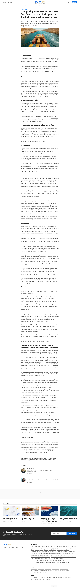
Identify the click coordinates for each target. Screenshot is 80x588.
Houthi (45, 458)
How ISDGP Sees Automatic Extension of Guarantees (11, 519)
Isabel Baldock (35, 25)
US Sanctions (30, 460)
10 (46, 321)
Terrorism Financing (32, 459)
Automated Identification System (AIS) (50, 459)
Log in (69, 2)
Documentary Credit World (32, 586)
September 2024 (40, 458)
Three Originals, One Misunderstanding (28, 519)
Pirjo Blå (4, 521)
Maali (49, 586)
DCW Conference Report (36, 579)
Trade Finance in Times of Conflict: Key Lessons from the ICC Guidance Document (49, 520)
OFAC (37, 459)
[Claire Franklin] (22, 26)
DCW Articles (24, 9)
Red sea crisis (53, 458)
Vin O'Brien (24, 521)
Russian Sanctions (24, 459)
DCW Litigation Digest (50, 577)
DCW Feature (34, 458)
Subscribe (74, 2)
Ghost (45, 586)
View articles (29, 473)
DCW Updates (41, 577)
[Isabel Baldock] (23, 26)
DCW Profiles (59, 577)
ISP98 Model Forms (47, 579)
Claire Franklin (28, 25)
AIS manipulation (24, 460)
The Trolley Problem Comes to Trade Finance (68, 519)
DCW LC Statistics (67, 577)
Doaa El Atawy (43, 523)
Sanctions (41, 459)
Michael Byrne (62, 521)
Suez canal (49, 458)
